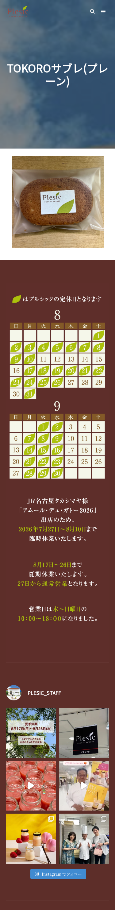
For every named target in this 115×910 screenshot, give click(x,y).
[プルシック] (18, 11)
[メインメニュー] (103, 12)
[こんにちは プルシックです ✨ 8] (31, 733)
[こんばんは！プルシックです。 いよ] (84, 786)
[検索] (92, 12)
